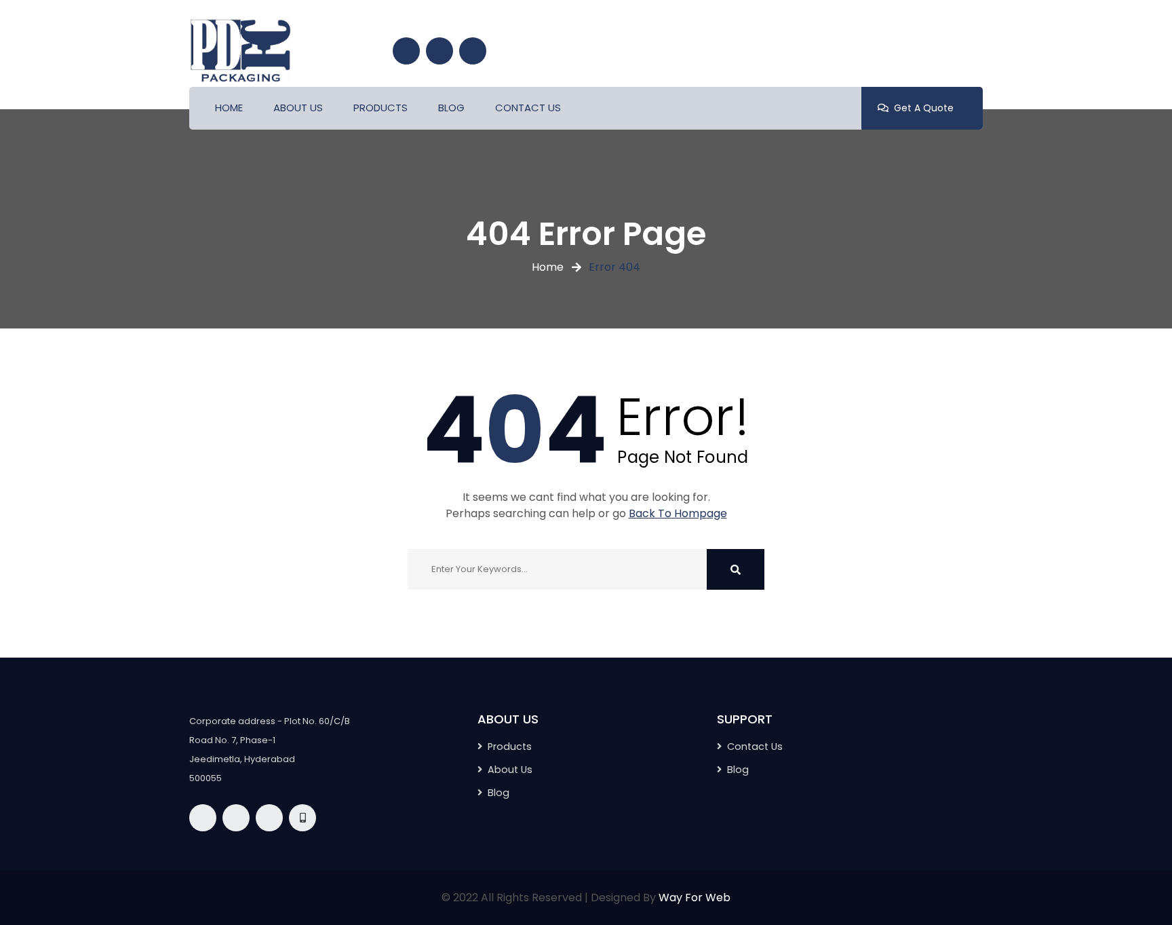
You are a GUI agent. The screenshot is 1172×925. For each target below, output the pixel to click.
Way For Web (694, 897)
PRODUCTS (380, 107)
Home (548, 267)
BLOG (451, 107)
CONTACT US (528, 107)
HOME (229, 107)
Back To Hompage (678, 513)
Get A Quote (924, 108)
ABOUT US (298, 107)
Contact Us (755, 746)
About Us (510, 769)
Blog (738, 769)
